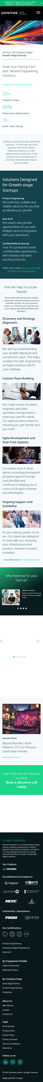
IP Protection (8, 1026)
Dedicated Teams (10, 970)
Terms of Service (10, 1039)
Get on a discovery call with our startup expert (23, 269)
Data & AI (7, 952)
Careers (6, 1010)
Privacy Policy (9, 1030)
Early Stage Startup (11, 983)
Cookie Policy (8, 1035)
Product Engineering (12, 943)
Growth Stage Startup (12, 987)
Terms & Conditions (11, 1043)
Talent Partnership (11, 965)
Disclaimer (7, 1048)
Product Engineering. (30, 559)
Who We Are (8, 1005)
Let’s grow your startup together (17, 84)
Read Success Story (11, 757)
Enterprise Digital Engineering (16, 948)
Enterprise (7, 992)
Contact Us (7, 1014)
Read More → (29, 4)
